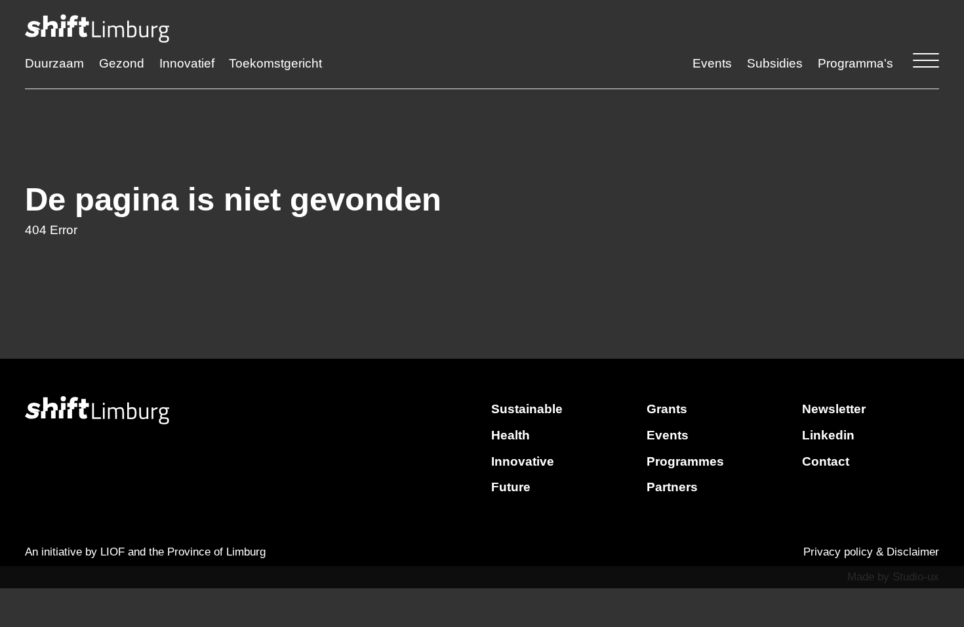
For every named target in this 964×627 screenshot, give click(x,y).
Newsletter (834, 409)
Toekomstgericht (275, 63)
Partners (672, 487)
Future (511, 487)
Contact (825, 461)
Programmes (685, 461)
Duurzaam (54, 63)
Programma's (855, 63)
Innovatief (186, 63)
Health (510, 435)
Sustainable (527, 409)
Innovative (522, 461)
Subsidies (775, 63)
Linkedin (828, 435)
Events (712, 63)
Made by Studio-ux (893, 577)
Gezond (121, 63)
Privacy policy (838, 552)
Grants (667, 409)
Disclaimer (913, 552)
